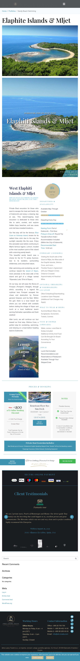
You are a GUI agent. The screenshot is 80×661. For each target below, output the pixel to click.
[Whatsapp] (72, 623)
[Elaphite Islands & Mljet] (40, 50)
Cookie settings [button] (37, 657)
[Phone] (72, 620)
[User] (72, 627)
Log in (4, 592)
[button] (11, 356)
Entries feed (6, 596)
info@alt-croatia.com (60, 634)
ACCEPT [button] (50, 657)
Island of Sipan (32, 271)
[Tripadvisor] (72, 631)
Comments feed (7, 599)
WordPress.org (7, 603)
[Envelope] (72, 616)
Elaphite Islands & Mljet (36, 20)
